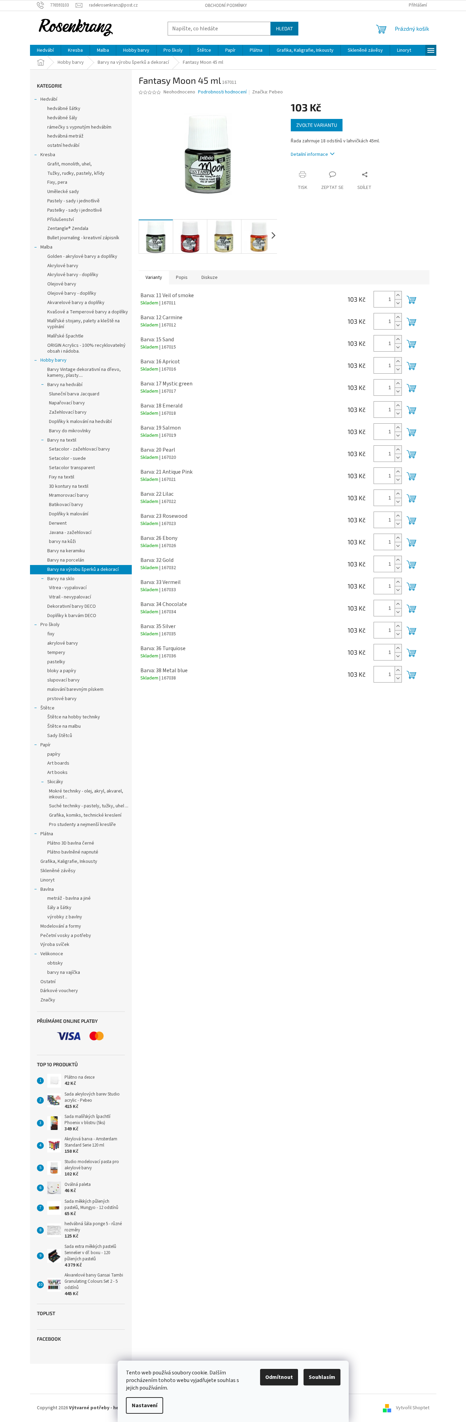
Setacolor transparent (72, 467)
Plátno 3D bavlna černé (70, 843)
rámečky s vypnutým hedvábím (79, 127)
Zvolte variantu (316, 125)
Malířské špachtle (65, 336)
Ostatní (48, 981)
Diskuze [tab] (209, 277)
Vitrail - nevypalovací (70, 597)
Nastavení (144, 1405)
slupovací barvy (63, 680)
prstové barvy (62, 698)
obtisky (55, 963)
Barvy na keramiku (66, 550)
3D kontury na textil (68, 486)
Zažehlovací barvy (68, 412)
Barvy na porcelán (65, 560)
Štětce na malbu (64, 726)
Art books (57, 772)
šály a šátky (59, 907)
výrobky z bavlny (64, 917)
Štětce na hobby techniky (73, 717)
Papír (45, 745)
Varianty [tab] (154, 277)
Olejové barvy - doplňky (71, 293)
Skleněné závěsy (58, 870)
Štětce (47, 708)
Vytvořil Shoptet (412, 1407)
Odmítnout (279, 1377)
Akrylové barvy (62, 265)
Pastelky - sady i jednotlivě (74, 210)
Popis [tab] (182, 277)
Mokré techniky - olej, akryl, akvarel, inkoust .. (86, 794)
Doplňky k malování (68, 514)
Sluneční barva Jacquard (74, 394)
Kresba (47, 154)
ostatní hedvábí (63, 145)
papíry (53, 754)
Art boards (58, 763)
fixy (50, 634)
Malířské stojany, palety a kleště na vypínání (83, 323)
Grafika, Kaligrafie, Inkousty (68, 861)
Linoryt (47, 880)
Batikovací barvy (66, 504)
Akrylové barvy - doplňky (72, 274)
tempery (56, 652)
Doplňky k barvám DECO (71, 615)
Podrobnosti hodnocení (222, 92)
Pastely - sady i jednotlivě (73, 201)
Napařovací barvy (67, 403)
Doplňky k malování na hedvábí (80, 421)
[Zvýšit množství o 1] (398, 295)
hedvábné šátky (63, 108)
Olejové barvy (61, 284)
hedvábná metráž (65, 136)
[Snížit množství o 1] (398, 303)
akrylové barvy (62, 643)
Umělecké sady (63, 191)
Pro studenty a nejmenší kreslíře (82, 824)
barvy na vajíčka (63, 972)
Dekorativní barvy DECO (71, 606)
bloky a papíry (61, 670)
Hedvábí (48, 99)
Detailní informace (309, 154)
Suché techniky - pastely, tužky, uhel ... (88, 806)
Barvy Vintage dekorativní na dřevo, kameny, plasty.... (84, 372)
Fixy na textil (61, 477)
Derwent (58, 523)
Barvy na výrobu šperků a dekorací (83, 569)
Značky (47, 1000)
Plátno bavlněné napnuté (72, 852)
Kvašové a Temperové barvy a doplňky (87, 312)
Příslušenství (60, 219)
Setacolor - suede (67, 458)
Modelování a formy (60, 926)
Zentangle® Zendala (67, 228)
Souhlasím (322, 1377)
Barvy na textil (61, 440)
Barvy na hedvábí (64, 384)
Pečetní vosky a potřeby (65, 935)
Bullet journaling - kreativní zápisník (83, 237)
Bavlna (47, 889)
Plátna (46, 833)
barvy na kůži (62, 541)
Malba (46, 247)
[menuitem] (45, 50)
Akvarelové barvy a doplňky (76, 302)
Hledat (284, 28)
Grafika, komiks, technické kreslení (85, 815)
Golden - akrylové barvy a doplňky (82, 256)
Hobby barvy (53, 360)
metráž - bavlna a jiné (69, 898)
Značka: (267, 92)
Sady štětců (59, 735)
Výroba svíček (54, 944)
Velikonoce (51, 953)
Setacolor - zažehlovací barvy (79, 449)
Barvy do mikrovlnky (70, 430)
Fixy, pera (57, 182)
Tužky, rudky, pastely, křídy (76, 173)
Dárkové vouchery (59, 990)
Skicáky (55, 781)
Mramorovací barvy (69, 495)
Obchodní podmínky (226, 5)
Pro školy (50, 624)
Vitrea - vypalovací (68, 587)
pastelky (56, 661)
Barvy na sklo (61, 578)
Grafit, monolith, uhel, (69, 164)
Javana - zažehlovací (70, 532)
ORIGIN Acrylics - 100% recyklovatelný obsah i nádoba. (86, 348)
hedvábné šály (62, 117)
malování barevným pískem (75, 689)
